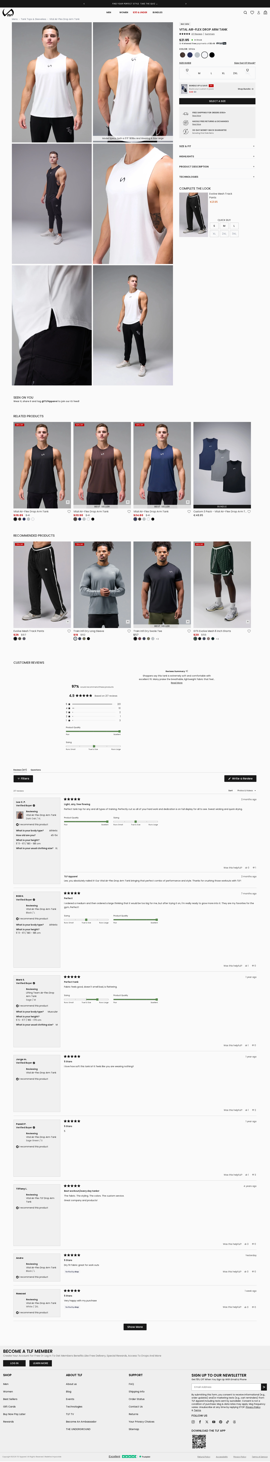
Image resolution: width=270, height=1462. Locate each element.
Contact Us (136, 1406)
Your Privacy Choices (141, 1421)
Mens (15, 19)
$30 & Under (140, 12)
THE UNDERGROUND (78, 1429)
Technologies (74, 1406)
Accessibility (222, 1457)
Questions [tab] (36, 770)
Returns (133, 1414)
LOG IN (14, 1363)
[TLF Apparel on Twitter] (206, 1421)
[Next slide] (185, 3)
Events (70, 1399)
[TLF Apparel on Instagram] (193, 1421)
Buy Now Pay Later (14, 1414)
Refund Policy (204, 1457)
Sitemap (134, 1429)
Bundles (157, 12)
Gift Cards (9, 1406)
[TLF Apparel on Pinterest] (220, 1421)
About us (71, 1384)
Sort (230, 790)
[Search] (245, 12)
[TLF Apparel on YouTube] (213, 1421)
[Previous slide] (84, 3)
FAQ (131, 1384)
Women (123, 12)
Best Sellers (10, 1399)
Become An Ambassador (81, 1421)
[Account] (259, 12)
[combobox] (245, 12)
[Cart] (265, 12)
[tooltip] (187, 671)
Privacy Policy (253, 1407)
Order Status (137, 1399)
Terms (197, 1410)
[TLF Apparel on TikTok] (227, 1421)
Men (108, 12)
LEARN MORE (42, 1363)
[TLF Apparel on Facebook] (200, 1421)
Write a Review (244, 779)
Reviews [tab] (20, 770)
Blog (68, 1391)
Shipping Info (137, 1391)
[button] (190, 33)
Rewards (8, 1421)
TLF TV (70, 1414)
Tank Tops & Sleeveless (33, 19)
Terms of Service (260, 1457)
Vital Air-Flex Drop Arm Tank (64, 19)
